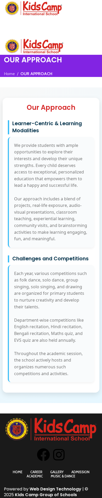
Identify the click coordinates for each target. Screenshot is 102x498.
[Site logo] (33, 7)
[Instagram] (58, 454)
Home (9, 73)
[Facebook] (43, 454)
